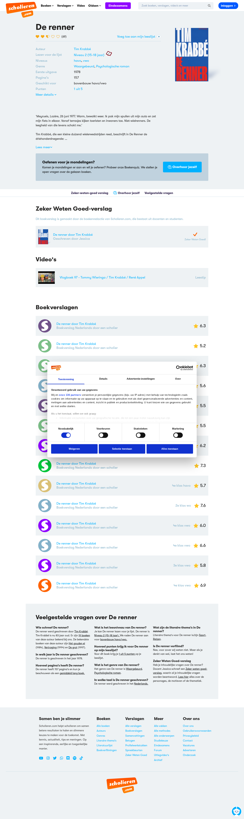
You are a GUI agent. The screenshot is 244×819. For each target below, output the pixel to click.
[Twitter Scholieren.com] (56, 759)
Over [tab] (178, 378)
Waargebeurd (84, 66)
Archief (158, 760)
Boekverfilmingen (107, 750)
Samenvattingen (135, 735)
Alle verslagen (133, 726)
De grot (73, 647)
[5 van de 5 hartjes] (58, 36)
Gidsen (93, 5)
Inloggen (227, 5)
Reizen (157, 639)
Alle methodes (162, 730)
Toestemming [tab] (66, 379)
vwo (86, 61)
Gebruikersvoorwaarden (197, 730)
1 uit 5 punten (127, 653)
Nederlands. (141, 683)
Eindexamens (118, 5)
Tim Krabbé (82, 49)
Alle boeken (103, 726)
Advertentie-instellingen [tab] (141, 378)
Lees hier (183, 676)
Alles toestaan (169, 448)
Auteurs (101, 730)
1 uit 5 (78, 89)
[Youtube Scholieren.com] (42, 759)
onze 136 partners (70, 394)
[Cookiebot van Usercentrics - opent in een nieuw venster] (178, 367)
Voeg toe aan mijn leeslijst (136, 36)
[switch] (103, 435)
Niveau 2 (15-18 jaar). (107, 635)
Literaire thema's (106, 740)
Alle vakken (160, 726)
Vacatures (189, 745)
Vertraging (50, 647)
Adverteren (189, 750)
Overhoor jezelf (184, 167)
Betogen (130, 740)
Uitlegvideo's (161, 755)
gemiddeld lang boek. (72, 673)
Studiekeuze (161, 740)
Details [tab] (103, 378)
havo (78, 61)
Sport (202, 635)
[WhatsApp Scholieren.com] (63, 759)
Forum (158, 750)
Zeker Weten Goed (136, 755)
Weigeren (74, 448)
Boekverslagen (133, 730)
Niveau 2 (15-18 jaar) (89, 55)
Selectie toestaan (122, 448)
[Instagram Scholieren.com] (49, 759)
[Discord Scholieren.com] (69, 759)
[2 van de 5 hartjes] (43, 36)
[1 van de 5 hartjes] (38, 36)
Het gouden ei (77, 643)
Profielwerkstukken (136, 745)
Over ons (188, 726)
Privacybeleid (191, 735)
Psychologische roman (112, 66)
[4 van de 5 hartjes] (53, 36)
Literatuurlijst (105, 745)
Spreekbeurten (133, 750)
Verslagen (64, 5)
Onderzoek (189, 755)
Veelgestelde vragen (159, 192)
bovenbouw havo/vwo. (113, 639)
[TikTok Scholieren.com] (81, 759)
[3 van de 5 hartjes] (48, 36)
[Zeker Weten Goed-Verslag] (195, 234)
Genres (101, 735)
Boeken (46, 5)
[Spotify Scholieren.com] (76, 759)
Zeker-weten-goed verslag (89, 192)
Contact (188, 740)
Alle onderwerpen (164, 735)
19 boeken (84, 635)
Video (81, 5)
